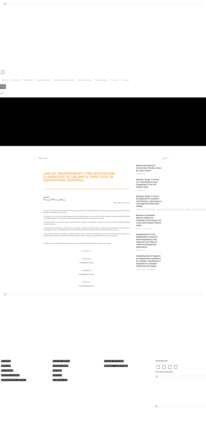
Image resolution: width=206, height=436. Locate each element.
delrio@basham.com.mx (87, 263)
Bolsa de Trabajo (85, 80)
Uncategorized (140, 174)
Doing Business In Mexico (64, 80)
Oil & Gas (139, 228)
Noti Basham (28, 80)
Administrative (150, 209)
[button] (2, 93)
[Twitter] (164, 367)
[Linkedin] (170, 367)
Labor (138, 269)
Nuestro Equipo (101, 80)
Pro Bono (114, 80)
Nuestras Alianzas (43, 80)
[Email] (62, 200)
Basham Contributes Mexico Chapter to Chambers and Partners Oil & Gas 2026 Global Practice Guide (148, 220)
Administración (140, 209)
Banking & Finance (191, 209)
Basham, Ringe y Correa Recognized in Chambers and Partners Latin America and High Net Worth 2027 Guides (148, 201)
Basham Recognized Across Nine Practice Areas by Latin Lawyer (148, 168)
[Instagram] (175, 367)
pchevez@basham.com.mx (86, 286)
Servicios (16, 80)
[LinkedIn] (57, 200)
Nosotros (5, 80)
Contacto (125, 80)
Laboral (142, 269)
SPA (3, 86)
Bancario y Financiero (177, 209)
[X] (52, 200)
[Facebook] (47, 200)
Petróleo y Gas (147, 228)
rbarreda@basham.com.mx (87, 274)
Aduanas (159, 209)
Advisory (166, 209)
